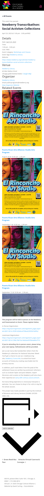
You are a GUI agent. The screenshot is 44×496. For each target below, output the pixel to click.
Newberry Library (16, 55)
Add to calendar (8, 428)
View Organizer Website (10, 85)
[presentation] (22, 146)
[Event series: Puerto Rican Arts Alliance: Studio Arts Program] (26, 157)
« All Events (6, 16)
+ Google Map (26, 74)
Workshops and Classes (22, 52)
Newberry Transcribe (13, 358)
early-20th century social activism (27, 378)
